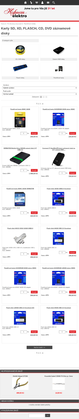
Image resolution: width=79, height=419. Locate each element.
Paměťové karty (59, 78)
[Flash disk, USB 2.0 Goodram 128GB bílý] (20, 318)
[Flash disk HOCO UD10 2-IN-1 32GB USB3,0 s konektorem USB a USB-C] (20, 238)
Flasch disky (20, 78)
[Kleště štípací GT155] (20, 383)
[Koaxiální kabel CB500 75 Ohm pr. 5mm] (59, 383)
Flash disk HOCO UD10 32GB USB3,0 (20, 228)
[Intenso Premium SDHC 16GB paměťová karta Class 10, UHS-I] (20, 119)
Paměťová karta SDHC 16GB (20, 109)
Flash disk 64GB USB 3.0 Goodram (59, 308)
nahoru (75, 415)
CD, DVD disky (20, 59)
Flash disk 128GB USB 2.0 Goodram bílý (20, 308)
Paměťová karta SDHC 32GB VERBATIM (20, 188)
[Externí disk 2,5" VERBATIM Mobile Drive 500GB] (20, 158)
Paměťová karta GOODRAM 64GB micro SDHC (20, 268)
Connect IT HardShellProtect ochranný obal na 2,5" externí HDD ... (58, 149)
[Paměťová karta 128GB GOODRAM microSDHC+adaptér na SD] (58, 278)
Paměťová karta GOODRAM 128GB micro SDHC (58, 268)
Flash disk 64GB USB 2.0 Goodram (59, 228)
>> (42, 103)
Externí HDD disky (59, 59)
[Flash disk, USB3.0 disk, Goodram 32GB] (58, 199)
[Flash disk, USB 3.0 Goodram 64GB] (58, 318)
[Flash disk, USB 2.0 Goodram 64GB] (58, 238)
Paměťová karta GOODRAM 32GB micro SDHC (59, 109)
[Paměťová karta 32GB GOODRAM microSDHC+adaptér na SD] (58, 119)
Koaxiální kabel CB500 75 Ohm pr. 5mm (59, 376)
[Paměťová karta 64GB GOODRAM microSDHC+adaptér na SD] (20, 278)
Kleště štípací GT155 (20, 376)
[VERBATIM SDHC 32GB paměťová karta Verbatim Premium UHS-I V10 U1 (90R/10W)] (20, 199)
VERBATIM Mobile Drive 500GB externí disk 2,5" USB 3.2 (20, 149)
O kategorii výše (7, 40)
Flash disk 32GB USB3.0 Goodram (59, 188)
